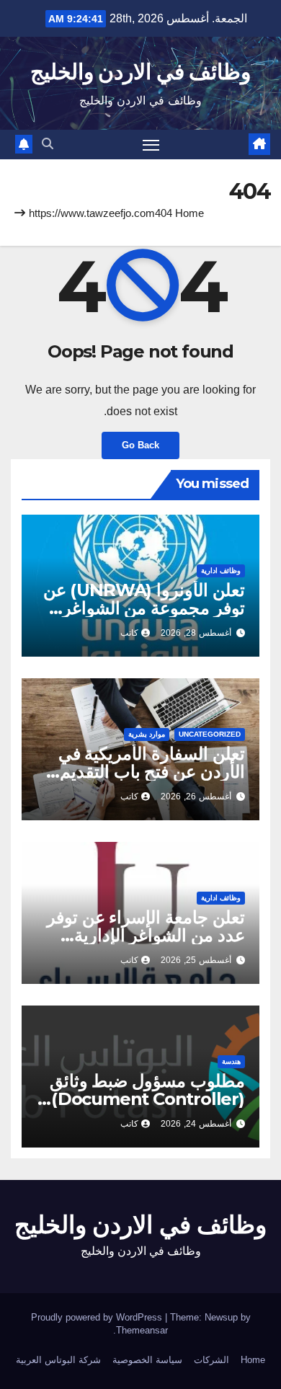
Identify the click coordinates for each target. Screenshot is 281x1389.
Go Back (140, 445)
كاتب (129, 633)
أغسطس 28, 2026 (196, 633)
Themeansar (142, 1330)
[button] (47, 144)
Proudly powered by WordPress (98, 1317)
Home (189, 213)
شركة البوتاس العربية (58, 1359)
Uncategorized (210, 734)
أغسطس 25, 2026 (196, 960)
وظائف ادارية (221, 570)
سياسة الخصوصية (147, 1359)
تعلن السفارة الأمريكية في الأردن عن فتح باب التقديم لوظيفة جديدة (151, 771)
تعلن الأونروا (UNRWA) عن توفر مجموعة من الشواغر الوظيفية (144, 608)
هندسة (231, 1061)
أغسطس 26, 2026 (196, 796)
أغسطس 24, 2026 (196, 1124)
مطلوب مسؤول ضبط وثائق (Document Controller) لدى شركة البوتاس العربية (147, 1098)
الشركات (211, 1359)
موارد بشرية (146, 734)
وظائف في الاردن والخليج (140, 71)
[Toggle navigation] (151, 145)
